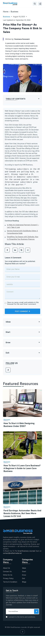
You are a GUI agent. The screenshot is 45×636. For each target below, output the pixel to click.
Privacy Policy (8, 578)
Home (5, 11)
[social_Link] (22, 631)
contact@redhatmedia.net (12, 553)
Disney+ (19, 127)
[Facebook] (8, 370)
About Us (6, 568)
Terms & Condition (10, 582)
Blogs (24, 582)
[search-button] (35, 4)
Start (24, 571)
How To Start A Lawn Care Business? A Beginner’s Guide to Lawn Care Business (22, 468)
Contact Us (7, 571)
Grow (24, 575)
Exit (23, 578)
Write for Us (7, 575)
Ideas (24, 568)
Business (14, 11)
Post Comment (21, 311)
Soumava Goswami (22, 39)
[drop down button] (40, 4)
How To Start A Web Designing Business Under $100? (19, 424)
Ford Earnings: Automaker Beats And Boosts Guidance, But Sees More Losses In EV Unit (22, 513)
